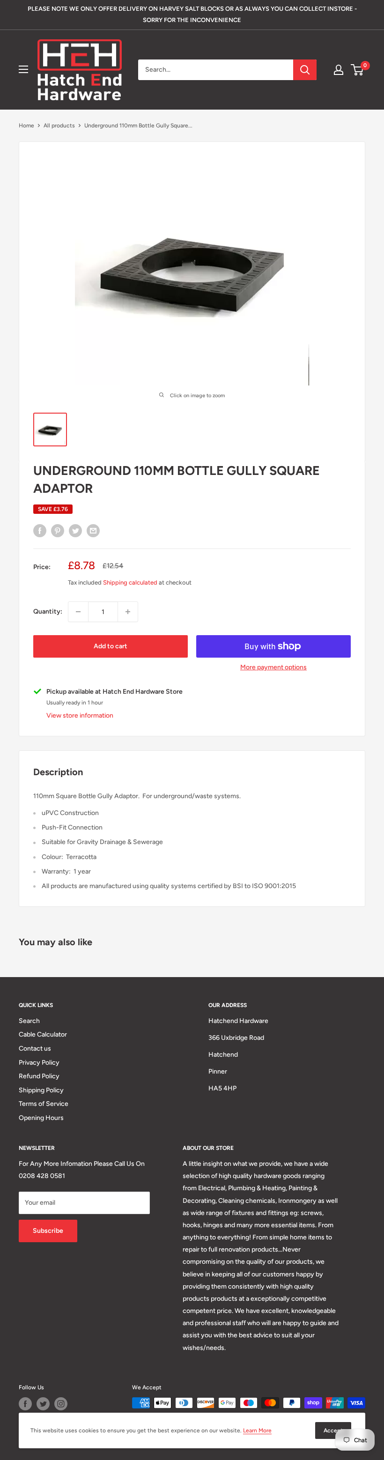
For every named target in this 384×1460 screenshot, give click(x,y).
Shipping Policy (41, 1090)
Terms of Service (43, 1104)
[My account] (338, 70)
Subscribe (48, 1231)
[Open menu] (23, 69)
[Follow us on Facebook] (25, 1403)
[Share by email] (93, 530)
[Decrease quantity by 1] (78, 612)
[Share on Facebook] (39, 530)
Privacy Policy (39, 1063)
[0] (357, 69)
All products (59, 125)
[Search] (305, 69)
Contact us (35, 1048)
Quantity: (47, 611)
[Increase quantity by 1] (128, 612)
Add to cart (110, 646)
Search (29, 1021)
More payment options (273, 667)
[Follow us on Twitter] (43, 1403)
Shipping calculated (130, 582)
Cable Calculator (43, 1034)
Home (26, 125)
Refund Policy (39, 1076)
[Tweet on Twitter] (75, 530)
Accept (333, 1430)
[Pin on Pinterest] (57, 530)
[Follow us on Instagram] (60, 1403)
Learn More (257, 1430)
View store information (79, 715)
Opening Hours (41, 1118)
